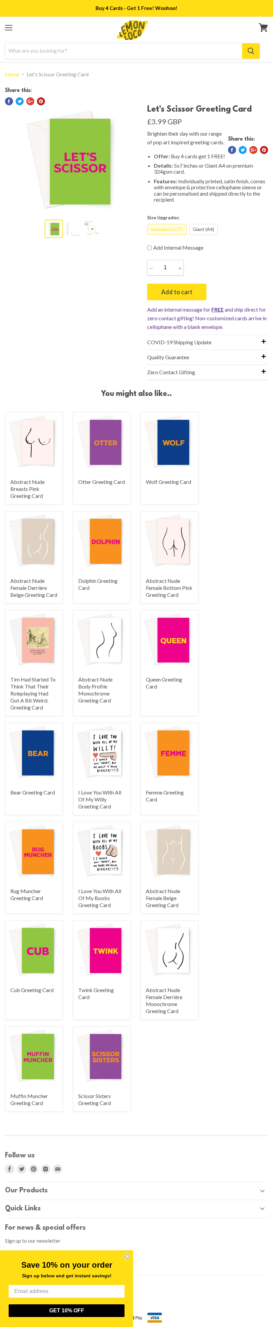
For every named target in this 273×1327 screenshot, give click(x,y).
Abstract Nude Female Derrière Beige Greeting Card (33, 588)
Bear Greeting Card (32, 792)
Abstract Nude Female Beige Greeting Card (163, 898)
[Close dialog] (127, 1256)
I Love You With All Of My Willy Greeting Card (99, 799)
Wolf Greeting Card (168, 482)
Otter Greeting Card (101, 482)
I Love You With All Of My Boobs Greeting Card (99, 898)
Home (12, 74)
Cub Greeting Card (32, 990)
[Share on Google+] (30, 101)
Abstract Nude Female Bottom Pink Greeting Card (169, 588)
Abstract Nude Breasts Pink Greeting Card (27, 489)
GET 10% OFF (66, 1310)
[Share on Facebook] (9, 101)
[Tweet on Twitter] (20, 101)
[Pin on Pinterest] (41, 101)
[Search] (251, 51)
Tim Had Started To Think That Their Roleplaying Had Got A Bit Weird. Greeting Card (33, 693)
